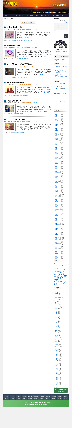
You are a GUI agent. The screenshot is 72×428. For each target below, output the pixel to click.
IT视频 (52, 15)
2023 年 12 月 (57, 132)
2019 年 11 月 (57, 171)
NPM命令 (64, 83)
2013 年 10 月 (57, 239)
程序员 (32, 40)
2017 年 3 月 (57, 191)
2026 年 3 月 (57, 118)
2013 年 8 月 (57, 241)
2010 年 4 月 (57, 255)
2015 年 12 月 (57, 208)
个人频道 (56, 350)
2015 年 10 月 (57, 209)
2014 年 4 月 (57, 232)
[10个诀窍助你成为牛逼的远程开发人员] (9, 71)
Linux (60, 265)
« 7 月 (59, 32)
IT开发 (10, 15)
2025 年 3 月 (57, 120)
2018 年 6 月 (57, 186)
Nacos (56, 329)
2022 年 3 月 (57, 148)
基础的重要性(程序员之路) (15, 82)
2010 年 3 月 (57, 256)
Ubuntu (65, 267)
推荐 (26, 40)
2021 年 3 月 (57, 156)
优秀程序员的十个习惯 (14, 27)
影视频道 (56, 362)
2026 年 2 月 (57, 119)
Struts (56, 341)
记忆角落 (54, 398)
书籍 (61, 270)
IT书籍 (26, 15)
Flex (54, 265)
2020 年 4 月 (57, 165)
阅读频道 (56, 383)
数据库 (56, 370)
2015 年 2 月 (57, 219)
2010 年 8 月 (57, 251)
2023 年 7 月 (57, 135)
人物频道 (56, 354)
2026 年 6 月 (57, 115)
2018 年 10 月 (57, 181)
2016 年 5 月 (57, 201)
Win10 (55, 268)
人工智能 (65, 270)
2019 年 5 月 (57, 177)
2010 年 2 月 (57, 257)
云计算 (56, 351)
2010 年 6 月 (57, 252)
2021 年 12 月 (57, 151)
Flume (56, 299)
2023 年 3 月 (57, 139)
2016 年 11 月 (57, 195)
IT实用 (15, 15)
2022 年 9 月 (57, 143)
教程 (62, 277)
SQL (55, 340)
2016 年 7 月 (57, 199)
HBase (56, 303)
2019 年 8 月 (57, 175)
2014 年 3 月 (57, 233)
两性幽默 (60, 398)
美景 (57, 283)
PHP (55, 334)
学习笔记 (56, 273)
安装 (60, 272)
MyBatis (56, 325)
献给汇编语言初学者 (13, 45)
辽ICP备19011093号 (44, 402)
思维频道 (56, 364)
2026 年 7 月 (57, 114)
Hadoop (56, 301)
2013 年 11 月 (57, 238)
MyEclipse (57, 326)
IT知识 (47, 15)
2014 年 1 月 (57, 236)
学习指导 (18, 40)
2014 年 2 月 (57, 234)
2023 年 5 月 (57, 137)
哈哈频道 (56, 356)
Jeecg (56, 320)
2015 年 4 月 (57, 217)
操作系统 (56, 369)
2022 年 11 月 (57, 140)
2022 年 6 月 (57, 147)
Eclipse (60, 263)
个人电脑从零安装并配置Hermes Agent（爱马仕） (61, 74)
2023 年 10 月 (57, 134)
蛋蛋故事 (56, 381)
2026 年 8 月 (57, 113)
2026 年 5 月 (57, 116)
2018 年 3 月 (57, 189)
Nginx (56, 330)
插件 (54, 278)
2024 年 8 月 (57, 125)
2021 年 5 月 (57, 153)
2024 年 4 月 (57, 128)
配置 (56, 284)
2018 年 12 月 (57, 180)
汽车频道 (56, 375)
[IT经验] (5, 27)
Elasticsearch (57, 297)
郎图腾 (12, 4)
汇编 (27, 58)
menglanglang (56, 83)
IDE (56, 265)
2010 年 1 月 (57, 258)
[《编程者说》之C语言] (9, 108)
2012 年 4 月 (57, 244)
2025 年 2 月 (57, 121)
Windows (60, 268)
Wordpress (56, 270)
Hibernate (57, 304)
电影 (61, 281)
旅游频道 (56, 373)
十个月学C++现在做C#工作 (16, 119)
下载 (59, 269)
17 (54, 27)
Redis (56, 336)
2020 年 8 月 (57, 162)
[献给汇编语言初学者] (9, 53)
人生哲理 (48, 398)
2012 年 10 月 (57, 243)
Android (56, 291)
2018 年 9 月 (57, 182)
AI (54, 263)
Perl (55, 332)
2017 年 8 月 (57, 190)
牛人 (29, 40)
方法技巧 (56, 279)
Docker (56, 294)
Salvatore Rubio (57, 88)
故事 (57, 277)
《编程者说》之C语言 (14, 101)
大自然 (63, 271)
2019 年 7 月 (57, 176)
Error (64, 263)
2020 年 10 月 (57, 159)
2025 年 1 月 (57, 123)
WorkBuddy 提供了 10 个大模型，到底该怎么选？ (60, 72)
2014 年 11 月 (57, 223)
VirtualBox (57, 343)
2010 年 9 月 (57, 250)
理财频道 (56, 378)
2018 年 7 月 (57, 185)
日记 (61, 279)
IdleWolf (56, 306)
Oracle (56, 331)
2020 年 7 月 (57, 163)
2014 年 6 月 (57, 229)
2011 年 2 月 (57, 247)
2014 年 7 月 (57, 228)
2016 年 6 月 (57, 200)
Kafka (56, 321)
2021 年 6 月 (57, 152)
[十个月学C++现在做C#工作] (9, 126)
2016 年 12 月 (57, 194)
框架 (65, 279)
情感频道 (56, 365)
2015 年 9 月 (57, 210)
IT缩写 (57, 15)
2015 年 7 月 (57, 213)
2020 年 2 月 (57, 167)
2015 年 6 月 (57, 214)
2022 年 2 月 (57, 149)
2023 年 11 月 (57, 133)
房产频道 (56, 367)
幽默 (55, 274)
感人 (58, 276)
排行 (62, 276)
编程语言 (25, 95)
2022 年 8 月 (57, 144)
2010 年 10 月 (57, 248)
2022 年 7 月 (57, 146)
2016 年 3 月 (57, 204)
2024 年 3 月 (57, 129)
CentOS (56, 263)
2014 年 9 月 (57, 225)
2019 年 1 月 (57, 179)
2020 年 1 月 (57, 168)
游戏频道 (56, 377)
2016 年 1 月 (57, 206)
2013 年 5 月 (57, 242)
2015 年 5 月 (57, 215)
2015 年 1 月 (57, 220)
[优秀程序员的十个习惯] (9, 34)
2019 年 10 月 (57, 172)
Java (55, 318)
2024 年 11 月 (57, 124)
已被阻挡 (60, 391)
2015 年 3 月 (57, 218)
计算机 (28, 95)
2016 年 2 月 (57, 205)
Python (56, 335)
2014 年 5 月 (57, 231)
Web (55, 345)
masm (15, 58)
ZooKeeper (57, 349)
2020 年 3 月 (57, 166)
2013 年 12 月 (57, 237)
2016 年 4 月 (57, 203)
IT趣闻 (41, 15)
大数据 (56, 359)
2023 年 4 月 (57, 138)
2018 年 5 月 (57, 187)
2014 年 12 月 (57, 222)
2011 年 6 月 (57, 246)
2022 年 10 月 (57, 142)
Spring (55, 267)
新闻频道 (56, 372)
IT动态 (36, 15)
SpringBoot (61, 267)
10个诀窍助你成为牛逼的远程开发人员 (19, 64)
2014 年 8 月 (57, 227)
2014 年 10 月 (57, 224)
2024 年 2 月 (57, 130)
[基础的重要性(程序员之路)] (9, 89)
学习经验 (23, 40)
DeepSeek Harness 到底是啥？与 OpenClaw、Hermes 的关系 (61, 69)
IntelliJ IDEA (57, 307)
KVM (56, 322)
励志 (15, 40)
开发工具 (61, 274)
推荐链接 (64, 88)
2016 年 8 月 (57, 198)
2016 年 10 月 (57, 196)
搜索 (65, 36)
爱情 (55, 281)
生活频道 (56, 379)
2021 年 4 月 (57, 154)
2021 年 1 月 (57, 157)
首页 (6, 15)
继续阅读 (28, 37)
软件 (64, 282)
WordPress (57, 348)
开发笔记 (55, 276)
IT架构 (31, 15)
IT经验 (21, 15)
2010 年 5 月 (57, 253)
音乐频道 (56, 384)
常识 (63, 273)
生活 (58, 281)
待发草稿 (56, 363)
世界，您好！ (64, 93)
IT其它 (62, 15)
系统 (55, 283)
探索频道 (56, 368)
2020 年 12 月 (57, 158)
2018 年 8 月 (57, 184)
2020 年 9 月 (57, 161)
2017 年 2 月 (57, 192)
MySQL (65, 265)
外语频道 (56, 358)
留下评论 (35, 29)
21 (62, 27)
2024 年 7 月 (57, 127)
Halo (56, 302)
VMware (56, 344)
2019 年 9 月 (57, 173)
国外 (60, 271)
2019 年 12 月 (57, 170)
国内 (58, 271)
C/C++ (56, 292)
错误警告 (56, 382)
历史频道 (56, 355)
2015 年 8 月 (57, 211)
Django (56, 293)
